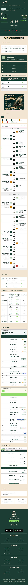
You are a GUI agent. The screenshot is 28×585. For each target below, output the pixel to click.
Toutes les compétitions (20, 541)
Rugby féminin (7, 548)
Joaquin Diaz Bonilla (21, 216)
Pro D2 (20, 538)
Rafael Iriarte (6, 171)
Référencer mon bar (7, 573)
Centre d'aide (5, 579)
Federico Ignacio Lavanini (15, 436)
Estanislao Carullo (5, 174)
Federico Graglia (22, 228)
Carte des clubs (21, 560)
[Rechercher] (25, 2)
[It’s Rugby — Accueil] (14, 513)
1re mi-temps (14, 128)
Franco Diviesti (13, 397)
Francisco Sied (5, 238)
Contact (14, 581)
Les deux (3, 448)
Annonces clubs (7, 570)
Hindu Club (24, 15)
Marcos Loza (12, 349)
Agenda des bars (21, 572)
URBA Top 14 (22, 8)
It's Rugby (2, 5)
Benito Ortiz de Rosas (14, 356)
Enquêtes (7, 551)
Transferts (7, 550)
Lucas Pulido (12, 417)
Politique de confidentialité (20, 579)
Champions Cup (21, 540)
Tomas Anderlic (6, 135)
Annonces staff (7, 572)
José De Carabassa (5, 206)
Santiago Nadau (5, 188)
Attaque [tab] (7, 278)
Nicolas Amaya (22, 220)
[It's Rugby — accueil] (6, 2)
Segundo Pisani (13, 354)
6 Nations (7, 540)
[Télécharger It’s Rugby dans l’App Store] (9, 530)
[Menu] (3, 2)
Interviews (21, 550)
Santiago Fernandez (21, 142)
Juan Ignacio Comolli (21, 131)
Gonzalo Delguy (13, 405)
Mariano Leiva (13, 402)
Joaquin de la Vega (22, 210)
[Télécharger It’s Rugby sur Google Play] (18, 530)
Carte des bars (21, 561)
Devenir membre (14, 521)
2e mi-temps (14, 194)
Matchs (7, 5)
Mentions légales (12, 579)
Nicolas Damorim (22, 146)
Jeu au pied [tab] (11, 278)
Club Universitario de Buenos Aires (5, 15)
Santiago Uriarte (13, 347)
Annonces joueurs (20, 570)
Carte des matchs (7, 560)
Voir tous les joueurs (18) (14, 483)
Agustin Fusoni (13, 430)
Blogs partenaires (7, 553)
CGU (11, 581)
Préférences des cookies (21, 581)
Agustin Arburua (22, 223)
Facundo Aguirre (5, 181)
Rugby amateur (21, 548)
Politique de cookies (6, 581)
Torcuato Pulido (13, 423)
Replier (14, 192)
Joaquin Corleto (13, 363)
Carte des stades (7, 561)
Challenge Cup (7, 541)
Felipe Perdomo (11, 57)
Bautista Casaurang (14, 371)
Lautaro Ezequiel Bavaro (22, 155)
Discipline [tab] (16, 278)
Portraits (20, 551)
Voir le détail (22, 454)
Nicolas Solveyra (5, 202)
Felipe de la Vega (13, 368)
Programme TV (7, 563)
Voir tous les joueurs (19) (14, 465)
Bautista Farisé (13, 425)
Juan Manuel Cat (13, 361)
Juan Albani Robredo (7, 257)
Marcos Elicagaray (5, 138)
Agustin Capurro (13, 400)
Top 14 (7, 538)
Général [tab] (3, 278)
